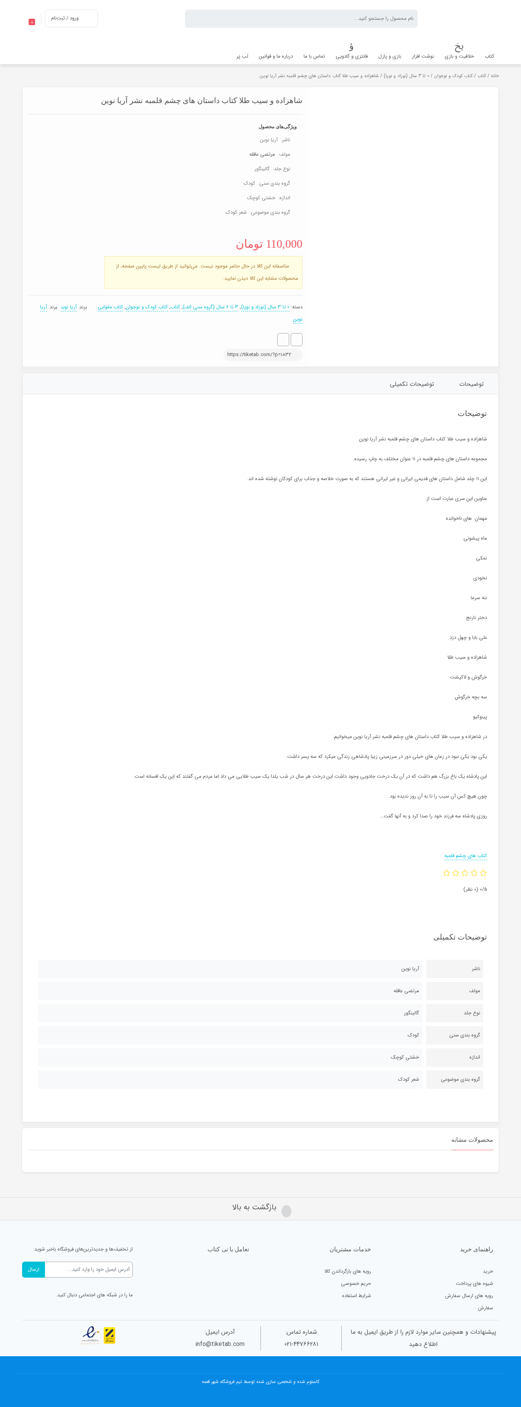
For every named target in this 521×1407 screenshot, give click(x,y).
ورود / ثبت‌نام (65, 18)
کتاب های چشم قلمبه (465, 856)
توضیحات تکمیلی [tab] (412, 384)
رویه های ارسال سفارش (469, 1296)
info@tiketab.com (219, 1344)
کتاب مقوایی (110, 307)
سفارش (485, 1308)
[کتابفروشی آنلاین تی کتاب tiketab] (464, 19)
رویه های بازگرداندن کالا (347, 1271)
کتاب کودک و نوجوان (453, 76)
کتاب (482, 76)
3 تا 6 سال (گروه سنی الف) (210, 307)
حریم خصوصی (356, 1284)
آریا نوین (69, 307)
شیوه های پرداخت (474, 1284)
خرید (488, 1271)
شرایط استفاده (356, 1296)
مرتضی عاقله (262, 154)
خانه (495, 76)
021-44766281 (301, 1344)
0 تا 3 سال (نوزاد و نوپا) (406, 76)
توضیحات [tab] (471, 384)
